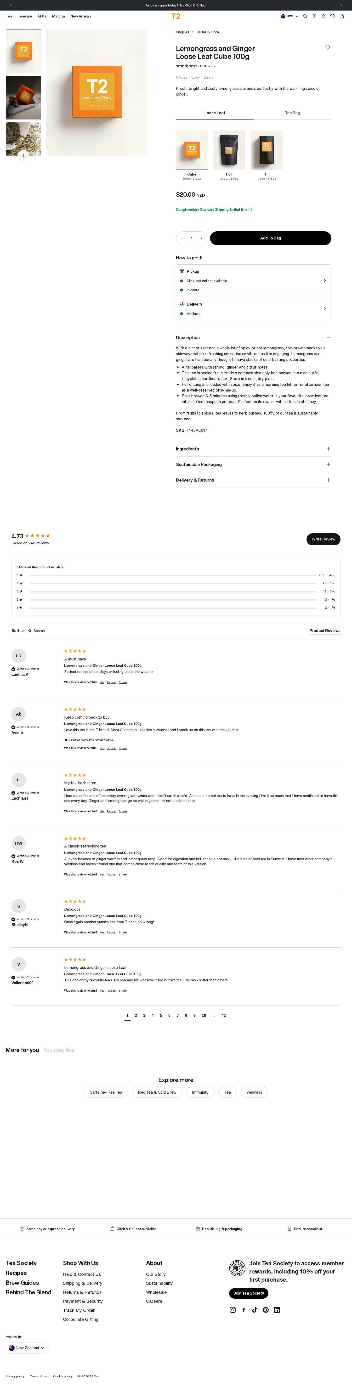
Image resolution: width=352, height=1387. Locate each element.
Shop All (182, 31)
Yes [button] (102, 682)
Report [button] (111, 682)
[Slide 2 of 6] (23, 98)
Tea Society (21, 1263)
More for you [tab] (22, 1050)
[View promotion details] (250, 209)
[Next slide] (341, 5)
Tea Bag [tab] (292, 113)
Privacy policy (15, 1376)
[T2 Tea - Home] (176, 16)
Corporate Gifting (81, 1319)
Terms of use (38, 1376)
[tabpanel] (253, 156)
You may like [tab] (58, 1050)
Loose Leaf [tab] (214, 113)
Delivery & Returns (195, 480)
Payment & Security (83, 1301)
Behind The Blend (28, 1292)
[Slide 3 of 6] (23, 144)
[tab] (325, 631)
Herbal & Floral (208, 31)
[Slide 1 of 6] (23, 51)
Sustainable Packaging (199, 464)
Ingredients (187, 449)
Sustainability (159, 1283)
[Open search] (305, 16)
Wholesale (156, 1292)
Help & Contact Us (82, 1274)
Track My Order (79, 1310)
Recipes (16, 1272)
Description (188, 337)
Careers (154, 1301)
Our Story (156, 1274)
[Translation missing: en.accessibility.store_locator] (314, 16)
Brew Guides (22, 1282)
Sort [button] (15, 631)
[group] (36, 536)
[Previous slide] (11, 5)
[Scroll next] (23, 155)
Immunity (200, 1092)
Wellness (254, 1092)
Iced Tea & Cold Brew (157, 1092)
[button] (195, 66)
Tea (227, 1092)
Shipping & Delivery (82, 1283)
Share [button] (123, 682)
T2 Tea (94, 1376)
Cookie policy (62, 1376)
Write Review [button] (323, 539)
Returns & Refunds (82, 1292)
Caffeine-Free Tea (106, 1092)
